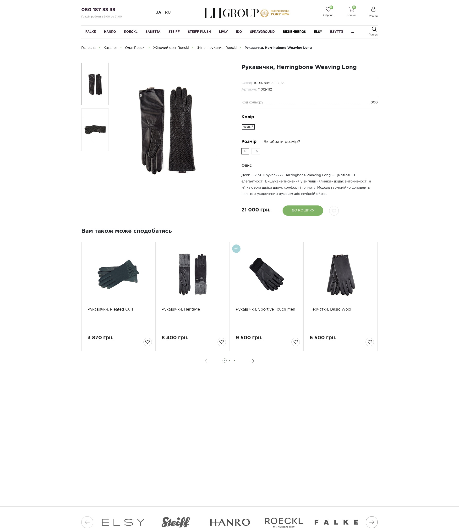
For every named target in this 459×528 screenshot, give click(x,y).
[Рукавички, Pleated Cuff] (118, 274)
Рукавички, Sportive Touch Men (265, 309)
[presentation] (207, 360)
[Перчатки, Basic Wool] (340, 274)
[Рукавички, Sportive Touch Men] (266, 274)
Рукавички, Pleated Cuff (110, 309)
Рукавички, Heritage (181, 309)
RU (168, 12)
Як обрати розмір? (281, 142)
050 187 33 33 (98, 10)
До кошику (303, 210)
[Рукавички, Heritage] (192, 274)
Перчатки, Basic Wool (330, 309)
